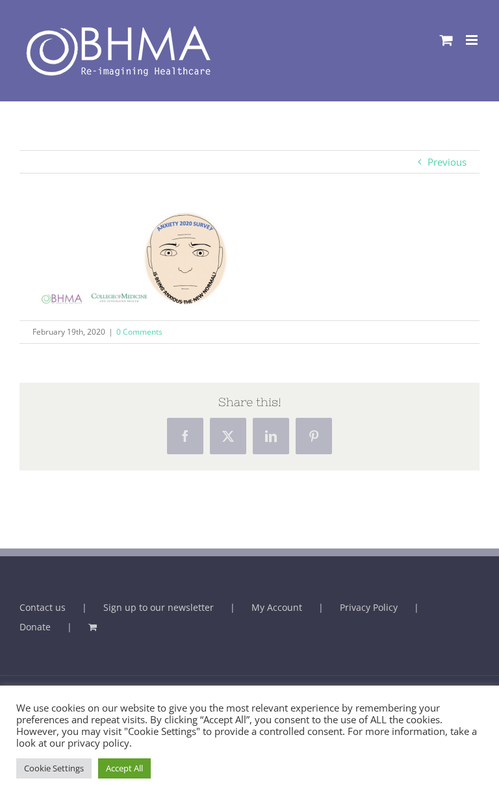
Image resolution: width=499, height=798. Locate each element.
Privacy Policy (369, 607)
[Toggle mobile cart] (446, 40)
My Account (276, 607)
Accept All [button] (124, 768)
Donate (35, 627)
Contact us (42, 607)
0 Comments (139, 331)
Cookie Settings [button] (54, 768)
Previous (447, 161)
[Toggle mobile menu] (473, 40)
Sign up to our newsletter (158, 607)
